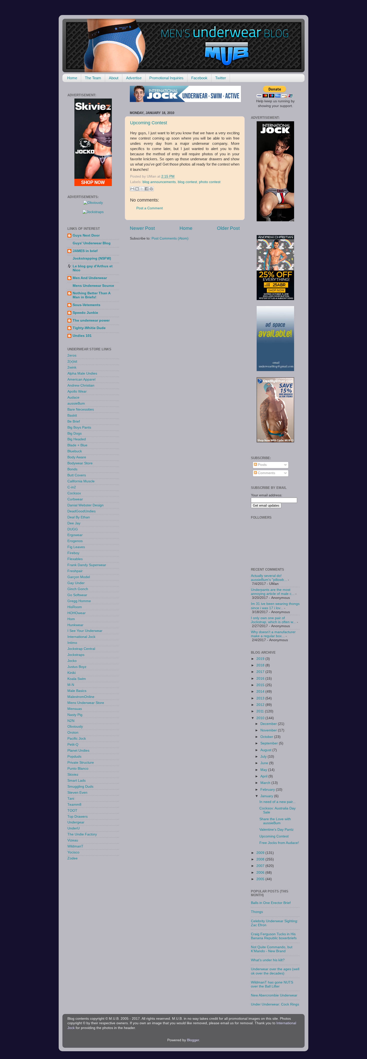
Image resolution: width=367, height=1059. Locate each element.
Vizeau (72, 840)
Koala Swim (76, 679)
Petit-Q (72, 744)
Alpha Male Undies (82, 373)
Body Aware (76, 457)
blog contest (187, 182)
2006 (260, 872)
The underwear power (91, 320)
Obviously (75, 726)
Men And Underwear (90, 278)
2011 (260, 711)
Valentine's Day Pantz (276, 829)
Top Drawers (77, 816)
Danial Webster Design (85, 505)
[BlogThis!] (137, 188)
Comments (266, 473)
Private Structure (80, 762)
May (264, 770)
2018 (260, 665)
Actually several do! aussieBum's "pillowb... (269, 578)
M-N (70, 685)
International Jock (81, 637)
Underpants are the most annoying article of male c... (272, 592)
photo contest (209, 182)
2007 (260, 866)
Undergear (75, 822)
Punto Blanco (77, 768)
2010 (260, 718)
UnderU (73, 828)
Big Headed (76, 439)
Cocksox (74, 493)
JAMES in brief (85, 251)
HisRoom (74, 607)
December (269, 724)
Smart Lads (76, 780)
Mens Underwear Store (85, 703)
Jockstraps (75, 655)
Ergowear (75, 535)
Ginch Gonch (77, 589)
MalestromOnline (80, 697)
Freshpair (75, 571)
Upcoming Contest (148, 122)
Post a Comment (149, 208)
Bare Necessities (80, 409)
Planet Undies (78, 750)
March (265, 783)
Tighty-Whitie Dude (89, 328)
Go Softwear (77, 595)
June (264, 763)
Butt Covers (76, 475)
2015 (260, 685)
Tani (70, 798)
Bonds (72, 469)
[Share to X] (141, 188)
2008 (260, 859)
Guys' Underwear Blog (92, 243)
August (266, 750)
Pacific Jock (76, 738)
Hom (71, 619)
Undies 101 (82, 336)
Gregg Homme (79, 601)
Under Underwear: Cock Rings (275, 1004)
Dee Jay (73, 523)
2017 (260, 672)
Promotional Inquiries (166, 78)
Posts (262, 465)
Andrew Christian (80, 385)
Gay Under (76, 583)
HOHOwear (76, 613)
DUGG (72, 529)
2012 (260, 705)
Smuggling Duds (80, 786)
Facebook (199, 78)
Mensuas (74, 709)
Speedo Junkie (85, 313)
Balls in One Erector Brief (271, 903)
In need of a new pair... (277, 802)
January (267, 796)
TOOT (72, 810)
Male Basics (76, 691)
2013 (260, 698)
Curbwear (75, 499)
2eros (71, 355)
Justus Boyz (76, 667)
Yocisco (73, 852)
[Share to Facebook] (146, 188)
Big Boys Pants (79, 427)
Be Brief (73, 421)
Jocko (72, 661)
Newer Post (142, 228)
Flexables (75, 559)
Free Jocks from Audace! (279, 843)
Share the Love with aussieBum (275, 821)
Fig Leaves (76, 547)
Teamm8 (74, 804)
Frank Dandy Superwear (86, 565)
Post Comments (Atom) (170, 238)
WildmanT (75, 846)
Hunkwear (75, 625)
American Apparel (81, 379)
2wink (71, 367)
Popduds (74, 756)
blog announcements (159, 182)
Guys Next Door (86, 235)
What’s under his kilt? (268, 960)
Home (72, 78)
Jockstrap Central (81, 649)
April (264, 776)
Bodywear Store (80, 463)
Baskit (72, 415)
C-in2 (71, 487)
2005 (260, 879)
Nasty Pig (74, 715)
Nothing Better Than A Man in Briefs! (91, 295)
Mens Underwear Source (93, 286)
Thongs (257, 912)
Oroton (72, 732)
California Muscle (81, 481)
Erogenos (75, 541)
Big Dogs (74, 433)
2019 (260, 659)
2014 (260, 691)
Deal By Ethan (78, 517)
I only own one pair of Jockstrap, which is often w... (273, 620)
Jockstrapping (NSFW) (92, 258)
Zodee (72, 858)
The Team (93, 78)
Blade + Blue (77, 445)
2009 (260, 853)
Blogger (193, 1040)
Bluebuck (74, 451)
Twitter (220, 78)
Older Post (228, 228)
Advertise (134, 78)
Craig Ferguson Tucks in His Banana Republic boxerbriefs (274, 936)
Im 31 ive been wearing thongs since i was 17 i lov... (275, 606)
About (113, 78)
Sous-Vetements (86, 305)
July (264, 756)
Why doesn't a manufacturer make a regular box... (273, 634)
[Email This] (132, 188)
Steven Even (77, 792)
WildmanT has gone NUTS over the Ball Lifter (272, 984)
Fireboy (73, 553)
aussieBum (76, 403)
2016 (260, 678)
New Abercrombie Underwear (274, 995)
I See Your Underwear (84, 631)
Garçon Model (78, 577)
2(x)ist (72, 361)
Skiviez (72, 774)
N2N (70, 721)
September (269, 743)
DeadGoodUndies (81, 511)
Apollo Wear (77, 391)
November (269, 730)
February (268, 789)
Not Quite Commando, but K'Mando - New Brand (271, 949)
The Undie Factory (82, 834)
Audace (73, 397)
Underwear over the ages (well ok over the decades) (275, 971)
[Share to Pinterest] (151, 188)
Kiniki (71, 673)
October (267, 737)
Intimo (72, 643)
